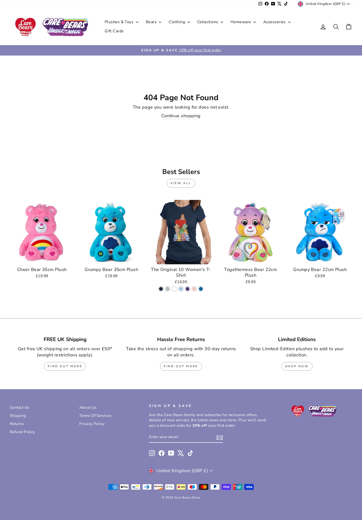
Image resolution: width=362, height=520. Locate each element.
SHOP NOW (297, 366)
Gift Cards (114, 31)
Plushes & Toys (120, 22)
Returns (17, 423)
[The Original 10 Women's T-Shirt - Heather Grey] (167, 289)
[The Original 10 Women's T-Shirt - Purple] (187, 289)
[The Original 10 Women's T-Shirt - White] (174, 289)
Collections (208, 22)
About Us (87, 407)
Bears (152, 22)
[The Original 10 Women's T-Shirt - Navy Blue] (161, 289)
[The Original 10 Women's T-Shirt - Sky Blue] (181, 289)
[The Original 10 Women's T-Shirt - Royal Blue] (200, 289)
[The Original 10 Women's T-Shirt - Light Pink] (194, 289)
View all (181, 183)
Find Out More (65, 366)
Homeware (241, 22)
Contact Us (19, 407)
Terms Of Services (95, 415)
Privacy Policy (92, 423)
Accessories (275, 22)
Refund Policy (22, 431)
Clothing (177, 22)
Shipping (18, 415)
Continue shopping (181, 116)
